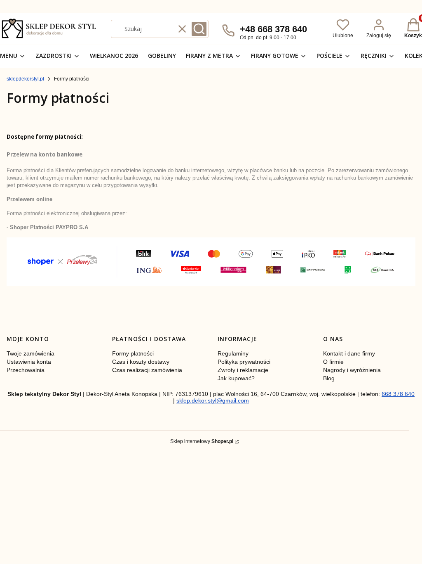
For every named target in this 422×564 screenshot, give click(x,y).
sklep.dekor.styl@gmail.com (212, 400)
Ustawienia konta (29, 361)
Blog (329, 378)
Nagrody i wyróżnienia (352, 370)
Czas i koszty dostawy (140, 361)
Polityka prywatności (244, 361)
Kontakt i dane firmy (349, 353)
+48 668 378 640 (273, 29)
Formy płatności (133, 353)
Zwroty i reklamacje (243, 370)
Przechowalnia (26, 370)
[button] (199, 29)
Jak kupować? (236, 378)
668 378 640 (398, 394)
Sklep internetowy (201, 441)
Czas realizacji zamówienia (147, 370)
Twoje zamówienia (30, 353)
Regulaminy (233, 353)
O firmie (333, 361)
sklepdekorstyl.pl (25, 79)
